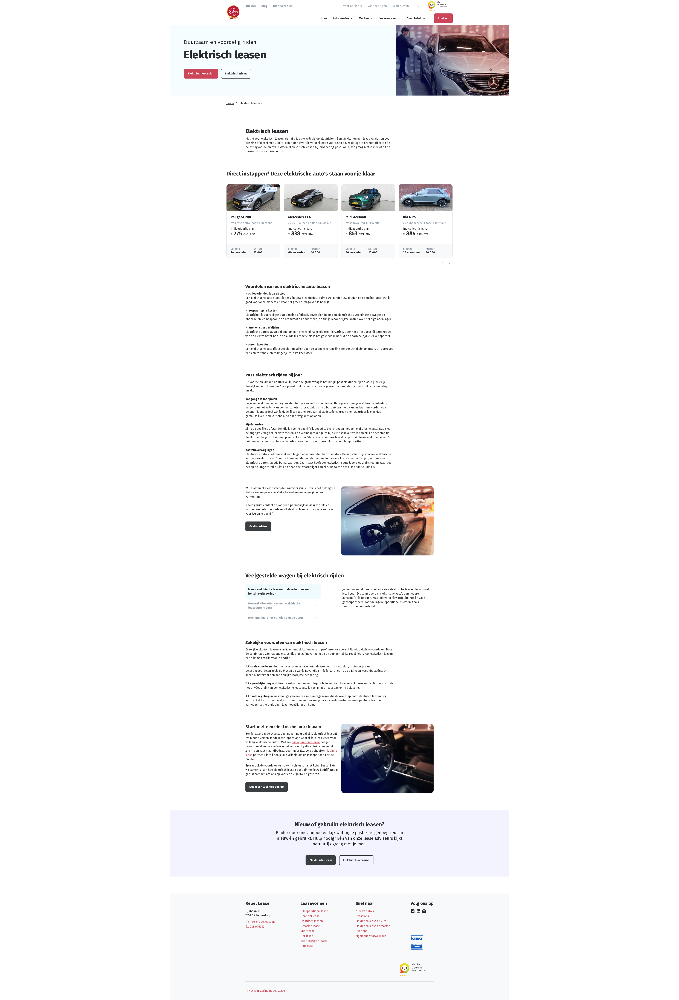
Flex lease (306, 936)
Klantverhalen (283, 6)
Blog (264, 6)
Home (323, 18)
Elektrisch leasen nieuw (371, 921)
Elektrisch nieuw (236, 73)
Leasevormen (388, 18)
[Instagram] (424, 911)
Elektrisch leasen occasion (373, 926)
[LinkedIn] (418, 911)
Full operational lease (314, 911)
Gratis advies (258, 526)
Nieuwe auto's (365, 911)
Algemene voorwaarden (371, 936)
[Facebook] (413, 911)
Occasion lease (310, 926)
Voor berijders (352, 6)
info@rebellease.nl (262, 921)
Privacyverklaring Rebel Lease (265, 990)
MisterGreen (401, 6)
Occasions (362, 916)
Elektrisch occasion (201, 73)
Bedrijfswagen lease (313, 941)
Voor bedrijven (377, 6)
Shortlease (307, 931)
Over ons (361, 931)
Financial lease (310, 916)
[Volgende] (449, 263)
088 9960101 (258, 926)
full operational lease (306, 742)
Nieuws (251, 6)
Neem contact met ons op (266, 786)
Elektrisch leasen (311, 921)
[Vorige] (442, 263)
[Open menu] (352, 18)
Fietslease (306, 945)
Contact (443, 18)
